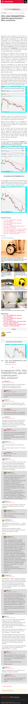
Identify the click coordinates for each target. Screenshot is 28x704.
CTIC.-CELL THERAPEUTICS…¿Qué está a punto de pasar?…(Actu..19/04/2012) (15, 322)
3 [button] (12, 367)
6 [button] (21, 367)
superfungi (22, 12)
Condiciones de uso (4, 701)
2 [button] (9, 367)
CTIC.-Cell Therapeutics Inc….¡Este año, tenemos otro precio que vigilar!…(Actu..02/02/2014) (15, 229)
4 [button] (15, 367)
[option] (14, 355)
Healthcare (3, 13)
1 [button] (6, 367)
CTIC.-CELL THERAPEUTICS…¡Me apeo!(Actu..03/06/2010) (13, 361)
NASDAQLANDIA (9, 1)
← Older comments (7, 686)
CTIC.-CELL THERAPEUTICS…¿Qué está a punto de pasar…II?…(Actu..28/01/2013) (15, 232)
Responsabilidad (12, 701)
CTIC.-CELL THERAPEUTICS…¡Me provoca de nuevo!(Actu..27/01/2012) (14, 226)
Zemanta (3, 235)
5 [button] (18, 367)
